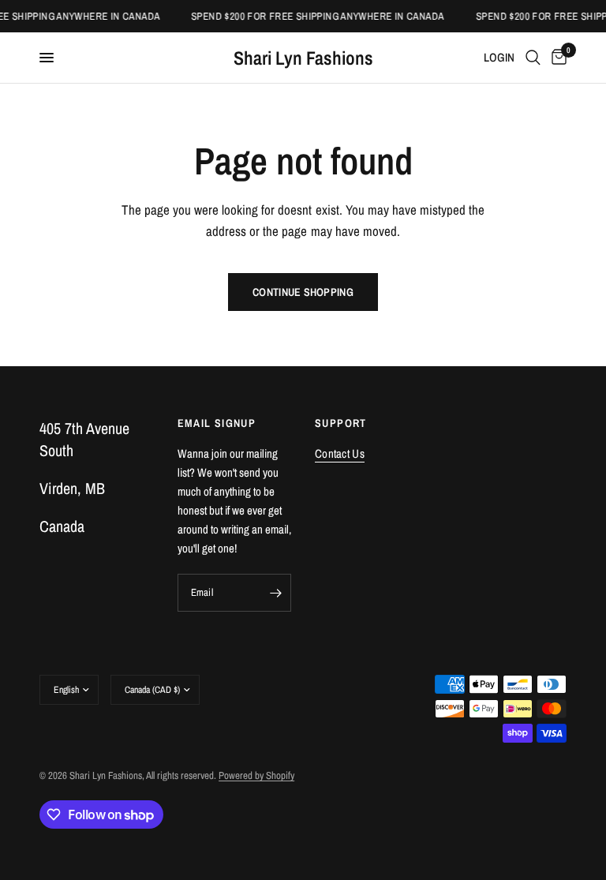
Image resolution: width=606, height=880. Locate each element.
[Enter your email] (275, 593)
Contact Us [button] (340, 453)
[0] (556, 57)
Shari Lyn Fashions (303, 57)
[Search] (533, 57)
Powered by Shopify (256, 775)
